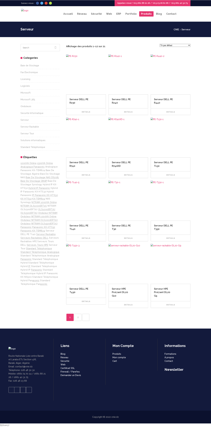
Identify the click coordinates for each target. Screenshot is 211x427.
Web (63, 364)
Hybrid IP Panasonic (39, 188)
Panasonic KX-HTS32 (43, 227)
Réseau (64, 357)
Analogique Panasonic (33, 167)
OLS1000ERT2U (46, 209)
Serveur (25, 120)
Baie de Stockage (30, 65)
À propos (169, 357)
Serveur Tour (27, 133)
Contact (169, 361)
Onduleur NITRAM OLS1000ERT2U (39, 220)
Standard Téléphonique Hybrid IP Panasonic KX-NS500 (39, 273)
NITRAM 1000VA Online (44, 202)
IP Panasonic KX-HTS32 (45, 195)
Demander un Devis (71, 375)
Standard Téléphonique (33, 147)
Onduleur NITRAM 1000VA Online (39, 216)
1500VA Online (45, 163)
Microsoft (26, 92)
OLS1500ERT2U (29, 213)
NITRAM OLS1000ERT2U (34, 206)
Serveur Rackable (30, 126)
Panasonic (26, 227)
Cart (114, 361)
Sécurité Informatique (32, 113)
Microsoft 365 (28, 99)
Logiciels (25, 86)
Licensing (25, 79)
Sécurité (65, 361)
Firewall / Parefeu (70, 371)
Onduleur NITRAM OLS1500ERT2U (39, 223)
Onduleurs (26, 106)
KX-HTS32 (26, 199)
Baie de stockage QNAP (34, 181)
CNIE (176, 29)
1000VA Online (28, 163)
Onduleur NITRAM (47, 213)
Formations (170, 354)
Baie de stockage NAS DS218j (42, 177)
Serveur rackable (46, 234)
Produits (116, 354)
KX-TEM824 (38, 199)
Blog (63, 354)
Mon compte (119, 357)
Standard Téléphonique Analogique (40, 252)
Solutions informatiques (33, 140)
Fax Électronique (29, 72)
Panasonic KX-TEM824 (33, 230)
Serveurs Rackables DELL (34, 238)
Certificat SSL (68, 368)
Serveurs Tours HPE (37, 245)
